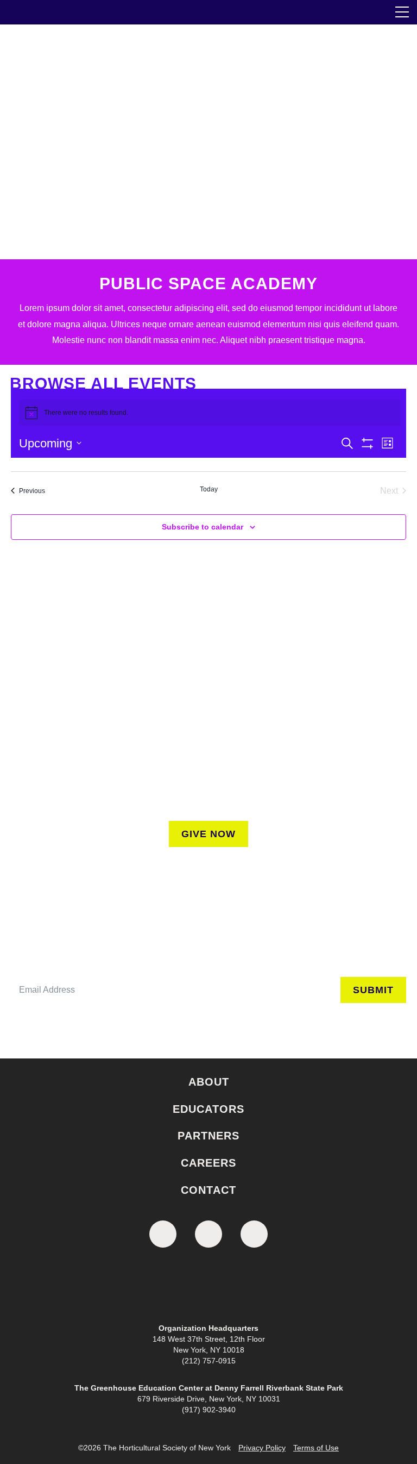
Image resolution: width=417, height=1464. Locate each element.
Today (209, 489)
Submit (373, 990)
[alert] (210, 413)
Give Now (208, 833)
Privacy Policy (262, 1447)
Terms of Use (316, 1447)
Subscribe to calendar (202, 526)
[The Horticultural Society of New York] (208, 1287)
